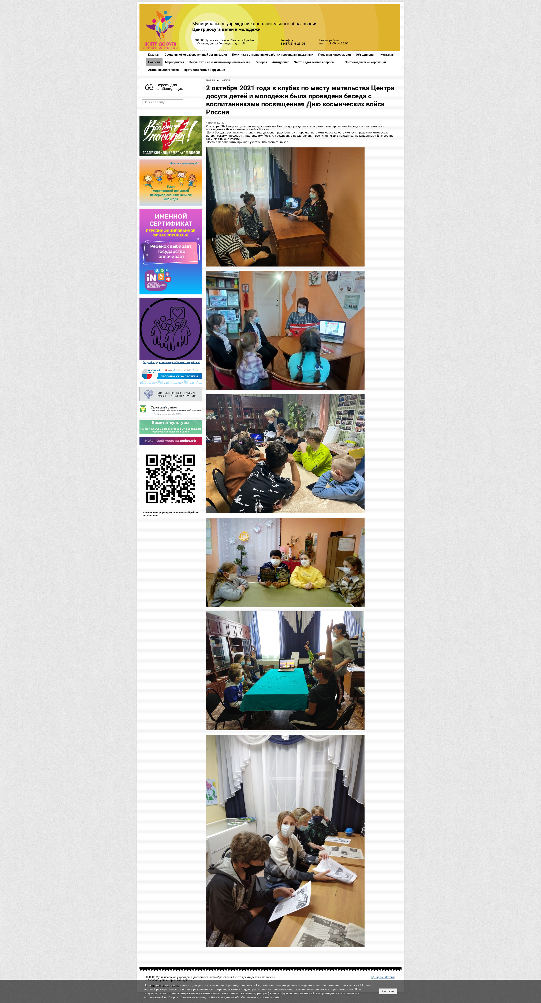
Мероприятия (174, 62)
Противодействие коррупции (365, 62)
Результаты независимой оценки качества (219, 62)
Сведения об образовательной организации (196, 54)
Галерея (261, 62)
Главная (154, 54)
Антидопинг (280, 62)
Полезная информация (334, 54)
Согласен (388, 991)
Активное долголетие (163, 69)
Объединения (365, 54)
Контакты (387, 54)
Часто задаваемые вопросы (314, 62)
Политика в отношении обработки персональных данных (272, 54)
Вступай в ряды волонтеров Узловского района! (171, 362)
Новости (154, 62)
